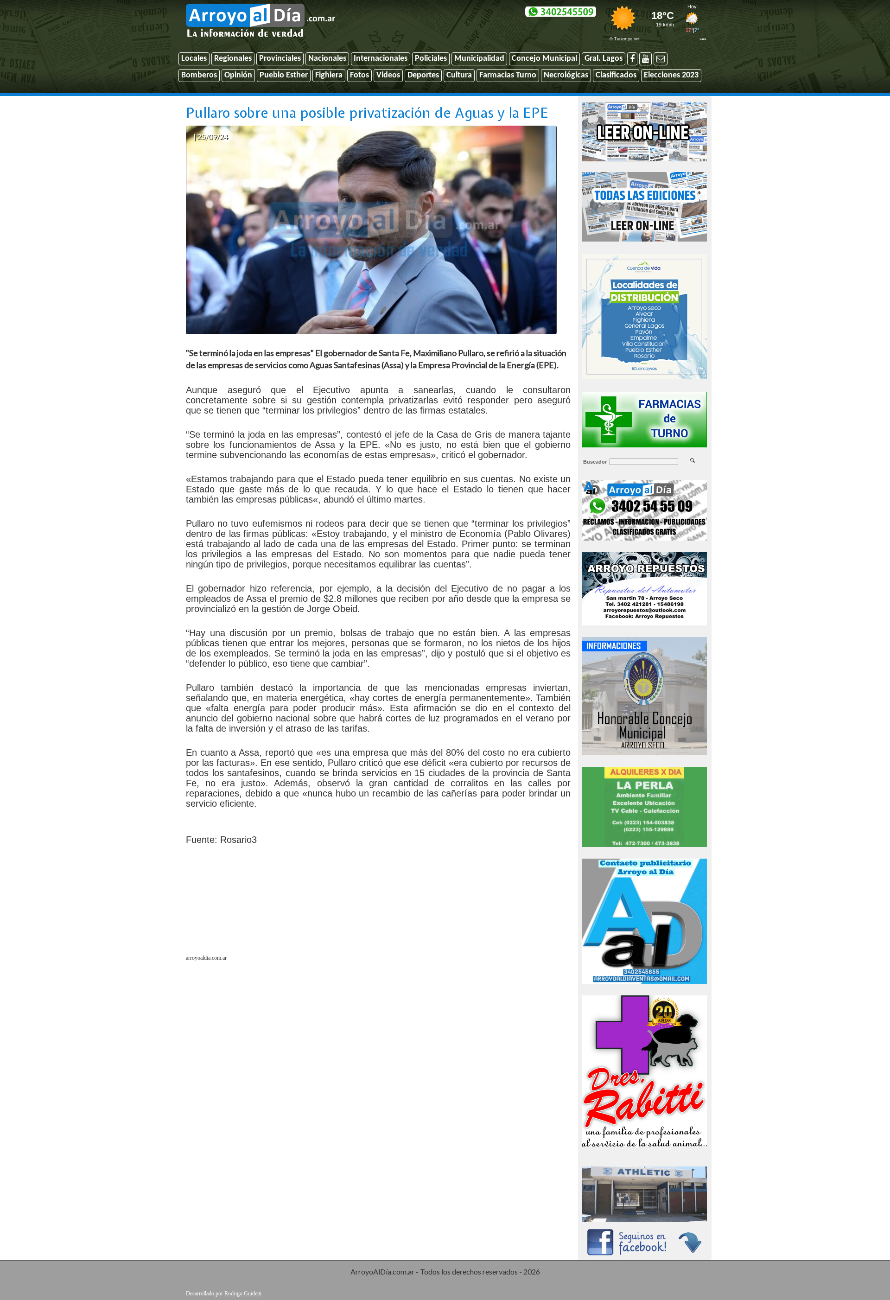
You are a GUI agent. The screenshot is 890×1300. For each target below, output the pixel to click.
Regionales (233, 58)
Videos (388, 75)
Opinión (238, 75)
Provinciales (280, 58)
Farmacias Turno (507, 75)
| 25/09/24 (210, 136)
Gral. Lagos (604, 58)
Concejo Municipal (544, 58)
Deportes (423, 75)
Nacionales (327, 58)
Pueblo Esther (284, 75)
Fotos (359, 75)
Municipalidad (479, 58)
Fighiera (329, 75)
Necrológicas (566, 75)
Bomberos (199, 75)
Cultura (459, 75)
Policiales (431, 58)
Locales (194, 58)
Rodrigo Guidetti (242, 1293)
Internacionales (380, 58)
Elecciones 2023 (671, 75)
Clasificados (616, 75)
